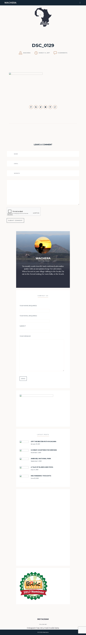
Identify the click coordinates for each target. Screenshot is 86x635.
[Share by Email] (46, 108)
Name (16, 154)
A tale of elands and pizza (42, 467)
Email (16, 163)
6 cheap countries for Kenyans (44, 450)
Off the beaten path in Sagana (43, 441)
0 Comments (62, 53)
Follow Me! (43, 624)
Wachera (10, 2)
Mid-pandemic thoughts (41, 476)
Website (17, 173)
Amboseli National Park (41, 458)
